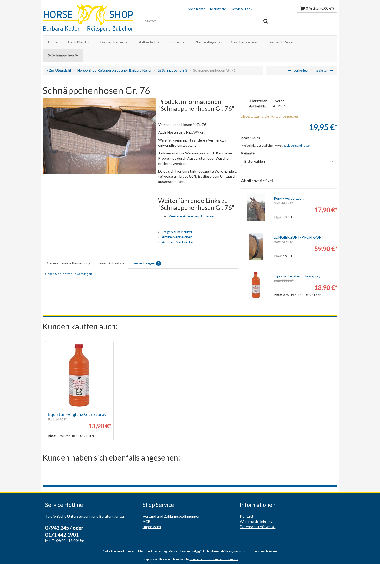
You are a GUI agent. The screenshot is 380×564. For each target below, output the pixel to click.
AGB (146, 521)
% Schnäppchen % (63, 55)
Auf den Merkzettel (177, 242)
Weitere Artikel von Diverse (191, 216)
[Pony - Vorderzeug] (256, 207)
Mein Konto (197, 9)
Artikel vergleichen (177, 237)
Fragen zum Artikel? (177, 231)
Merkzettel (218, 9)
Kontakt (246, 516)
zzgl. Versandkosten (297, 145)
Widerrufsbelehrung (256, 521)
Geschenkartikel (244, 42)
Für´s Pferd (77, 42)
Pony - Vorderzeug (289, 198)
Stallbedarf (147, 42)
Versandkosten (179, 551)
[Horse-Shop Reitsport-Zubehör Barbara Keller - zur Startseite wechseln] (91, 18)
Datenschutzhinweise (257, 526)
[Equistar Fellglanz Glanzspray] (256, 285)
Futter (175, 42)
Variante (248, 153)
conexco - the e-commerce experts (214, 559)
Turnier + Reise (280, 42)
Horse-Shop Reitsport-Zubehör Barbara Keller (114, 70)
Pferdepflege (206, 42)
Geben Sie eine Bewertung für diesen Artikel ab (85, 263)
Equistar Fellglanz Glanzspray (297, 276)
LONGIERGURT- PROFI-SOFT (298, 237)
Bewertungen (146, 263)
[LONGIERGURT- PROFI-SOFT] (256, 246)
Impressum (152, 526)
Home (53, 42)
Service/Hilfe (240, 9)
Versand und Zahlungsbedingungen (171, 516)
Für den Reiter (112, 42)
